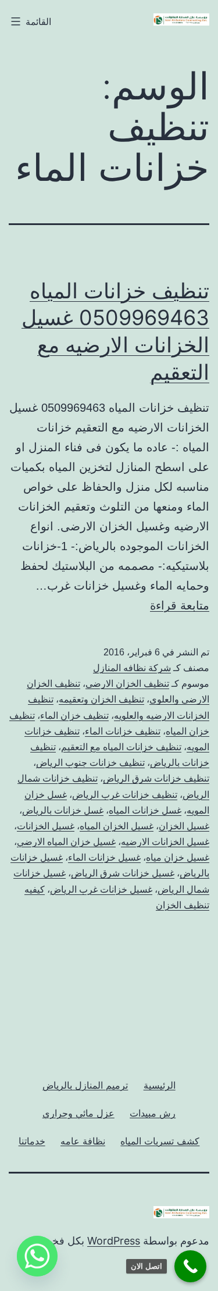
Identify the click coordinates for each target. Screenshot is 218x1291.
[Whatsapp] (37, 1256)
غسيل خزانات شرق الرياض (122, 873)
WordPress (113, 1241)
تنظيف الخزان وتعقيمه (101, 699)
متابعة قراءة (179, 605)
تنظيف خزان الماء (74, 716)
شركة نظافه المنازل (132, 668)
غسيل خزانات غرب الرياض (101, 889)
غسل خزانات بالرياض (62, 810)
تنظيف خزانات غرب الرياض (124, 795)
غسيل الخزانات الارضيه (165, 842)
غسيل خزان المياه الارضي (66, 842)
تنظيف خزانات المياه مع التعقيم (121, 747)
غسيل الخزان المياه (116, 826)
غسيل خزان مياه (177, 857)
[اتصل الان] (190, 1266)
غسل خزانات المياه (145, 810)
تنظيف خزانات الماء (122, 731)
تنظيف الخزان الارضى (127, 684)
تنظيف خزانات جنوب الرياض (90, 763)
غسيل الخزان (184, 826)
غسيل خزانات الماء (104, 857)
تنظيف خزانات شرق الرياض (156, 778)
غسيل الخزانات (45, 826)
